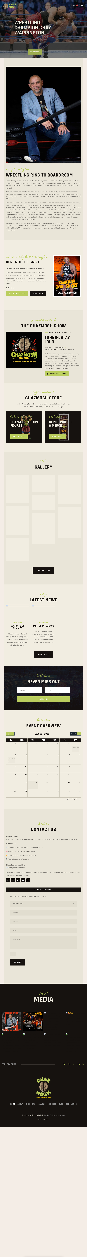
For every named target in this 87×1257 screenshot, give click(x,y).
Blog (61, 1104)
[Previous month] (8, 734)
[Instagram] (13, 880)
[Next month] (12, 734)
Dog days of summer (17, 627)
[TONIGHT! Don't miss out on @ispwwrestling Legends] (76, 1043)
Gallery (41, 1104)
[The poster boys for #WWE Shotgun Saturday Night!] (33, 1043)
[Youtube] (23, 880)
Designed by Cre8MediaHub (32, 1115)
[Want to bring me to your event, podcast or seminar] (11, 1021)
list (79, 734)
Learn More (34, 52)
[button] (82, 6)
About (20, 1104)
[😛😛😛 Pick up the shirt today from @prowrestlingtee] (76, 1021)
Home (12, 1104)
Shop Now (30, 1104)
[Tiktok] (18, 880)
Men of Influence (43, 626)
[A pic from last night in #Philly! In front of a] (54, 1043)
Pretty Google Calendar (74, 799)
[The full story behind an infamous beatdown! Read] (33, 1021)
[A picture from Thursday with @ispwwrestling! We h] (54, 1021)
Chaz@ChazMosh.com (16, 868)
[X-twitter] (8, 880)
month (73, 734)
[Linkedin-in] (28, 880)
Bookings (52, 1104)
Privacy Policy (43, 1119)
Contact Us (71, 1104)
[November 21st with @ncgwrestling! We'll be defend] (11, 1043)
